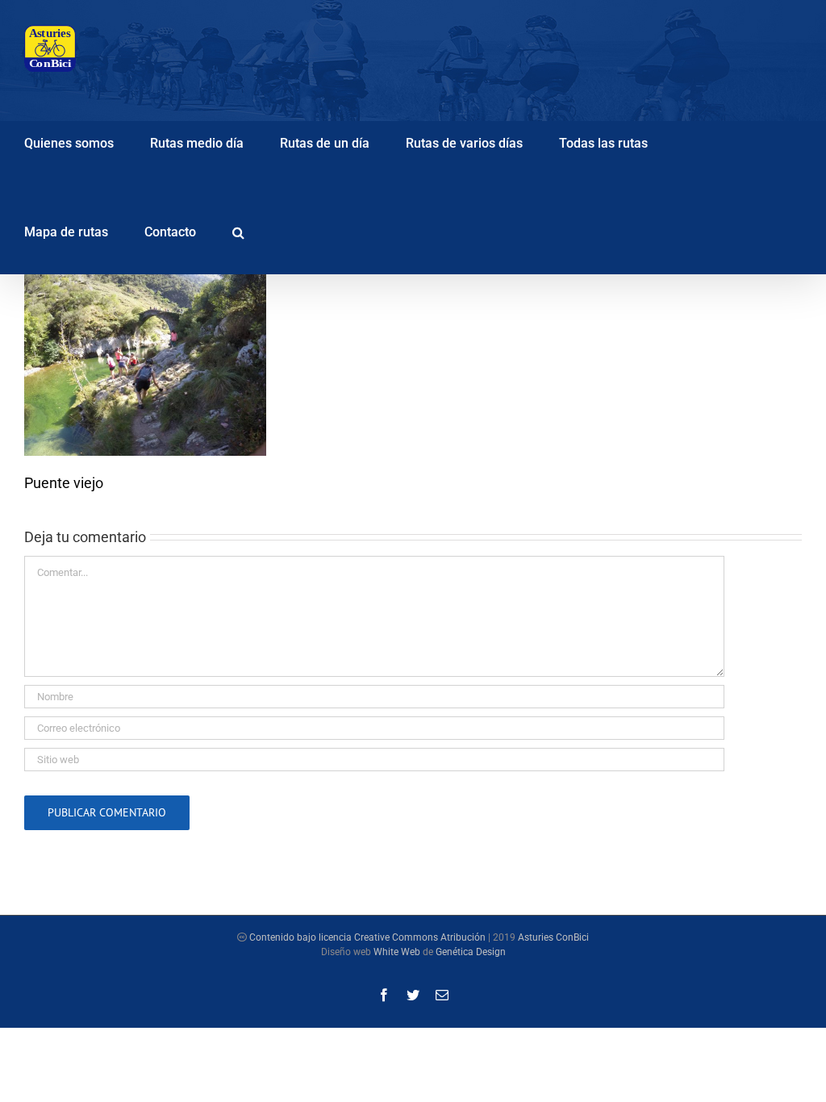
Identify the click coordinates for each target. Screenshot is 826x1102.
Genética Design (471, 952)
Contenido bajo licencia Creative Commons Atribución (367, 937)
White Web (396, 952)
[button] (238, 230)
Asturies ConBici (553, 937)
